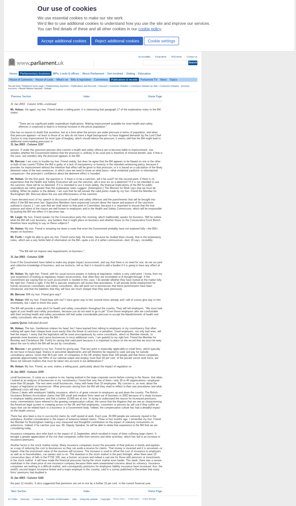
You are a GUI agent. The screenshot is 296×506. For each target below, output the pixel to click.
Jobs (74, 499)
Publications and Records (83, 86)
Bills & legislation (81, 79)
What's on (62, 79)
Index (86, 96)
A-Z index (13, 499)
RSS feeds (176, 57)
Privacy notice (119, 499)
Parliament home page (32, 86)
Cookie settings (161, 41)
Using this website (89, 499)
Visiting (130, 73)
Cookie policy (133, 499)
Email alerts (161, 57)
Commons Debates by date (144, 86)
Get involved (115, 73)
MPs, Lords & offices (66, 73)
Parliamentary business (35, 73)
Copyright (105, 499)
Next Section (18, 491)
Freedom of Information (57, 499)
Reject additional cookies (117, 41)
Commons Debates (119, 86)
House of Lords (44, 79)
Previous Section (21, 96)
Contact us (192, 57)
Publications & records (124, 79)
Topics (173, 79)
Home (13, 73)
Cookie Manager (149, 499)
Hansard (103, 86)
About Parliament (93, 73)
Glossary (25, 499)
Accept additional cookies (63, 41)
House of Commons (21, 79)
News (163, 79)
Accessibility (144, 57)
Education (144, 73)
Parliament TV (149, 79)
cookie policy (149, 29)
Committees (101, 79)
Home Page (155, 96)
